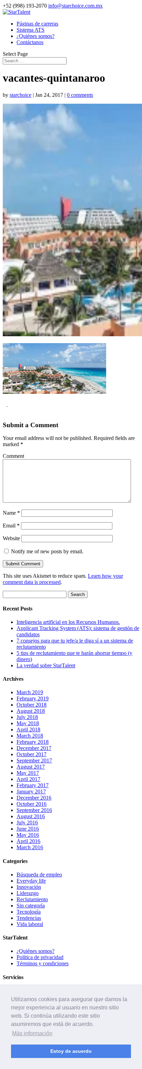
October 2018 (32, 705)
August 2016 (31, 816)
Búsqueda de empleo (39, 874)
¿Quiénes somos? (35, 36)
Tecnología (29, 912)
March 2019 (30, 692)
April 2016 (28, 841)
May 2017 (28, 773)
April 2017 (28, 779)
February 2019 (33, 698)
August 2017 (31, 767)
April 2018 (28, 729)
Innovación (29, 887)
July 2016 (27, 822)
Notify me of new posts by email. (47, 551)
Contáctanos (30, 42)
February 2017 (33, 785)
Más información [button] (32, 1033)
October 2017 (32, 754)
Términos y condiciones (43, 963)
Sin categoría (31, 905)
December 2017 (34, 748)
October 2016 (32, 804)
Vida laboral (30, 924)
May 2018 (28, 723)
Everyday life (31, 881)
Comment (13, 456)
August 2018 (31, 711)
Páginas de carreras (37, 24)
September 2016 (34, 810)
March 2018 (30, 736)
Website (11, 538)
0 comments (80, 95)
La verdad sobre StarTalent (46, 665)
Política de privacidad (40, 957)
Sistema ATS (30, 30)
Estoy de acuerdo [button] (71, 1051)
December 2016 (34, 798)
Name (11, 513)
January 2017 (31, 791)
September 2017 (34, 760)
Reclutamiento (32, 899)
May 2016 (28, 835)
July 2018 (27, 717)
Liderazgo (28, 893)
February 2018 (33, 742)
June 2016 (28, 829)
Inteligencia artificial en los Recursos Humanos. (68, 622)
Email (11, 525)
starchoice (20, 95)
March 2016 (30, 847)
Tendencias (29, 918)
